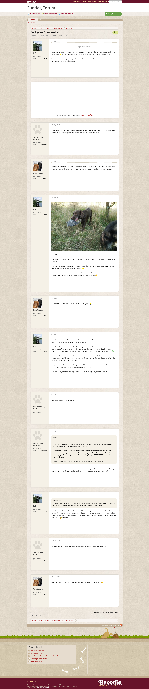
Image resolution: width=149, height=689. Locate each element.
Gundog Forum (44, 35)
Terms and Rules (118, 628)
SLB (57, 35)
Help (110, 625)
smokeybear (38, 137)
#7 (52, 395)
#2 (52, 125)
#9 (52, 494)
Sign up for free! (87, 115)
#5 (52, 298)
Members (42, 20)
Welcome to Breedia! (38, 651)
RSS (121, 625)
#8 (52, 431)
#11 (52, 577)
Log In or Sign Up (79, 1)
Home (114, 625)
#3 (52, 161)
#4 (52, 197)
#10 (52, 541)
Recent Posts (32, 22)
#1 (52, 41)
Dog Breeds (102, 1)
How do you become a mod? (40, 659)
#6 (52, 334)
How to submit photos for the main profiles (45, 656)
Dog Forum (92, 1)
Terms (37, 687)
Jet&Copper (38, 173)
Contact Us (105, 625)
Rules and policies (37, 661)
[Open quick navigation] (117, 28)
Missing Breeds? (36, 653)
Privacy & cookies (44, 687)
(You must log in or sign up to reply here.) (105, 612)
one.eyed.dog (39, 406)
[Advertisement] (75, 98)
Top (118, 625)
